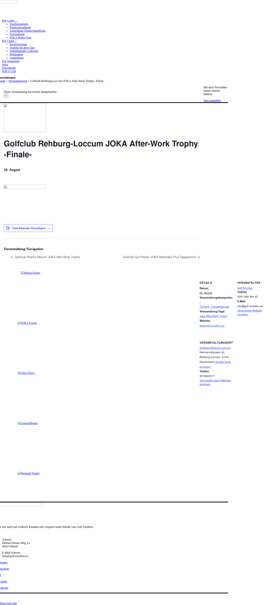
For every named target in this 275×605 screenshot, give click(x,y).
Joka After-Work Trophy (213, 316)
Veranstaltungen (17, 81)
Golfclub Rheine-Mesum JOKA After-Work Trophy (47, 257)
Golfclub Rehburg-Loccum (215, 348)
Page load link (8, 603)
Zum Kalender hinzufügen (28, 228)
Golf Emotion (245, 288)
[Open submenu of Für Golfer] (16, 21)
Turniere (205, 306)
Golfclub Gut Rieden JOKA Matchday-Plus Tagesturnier (159, 257)
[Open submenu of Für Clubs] (15, 41)
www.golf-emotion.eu (212, 325)
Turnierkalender (220, 306)
